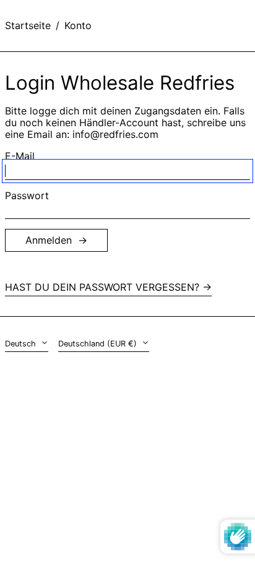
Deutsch (21, 343)
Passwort (27, 196)
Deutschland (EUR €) (98, 343)
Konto (78, 25)
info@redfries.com (115, 134)
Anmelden (48, 240)
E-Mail (20, 156)
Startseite (28, 25)
